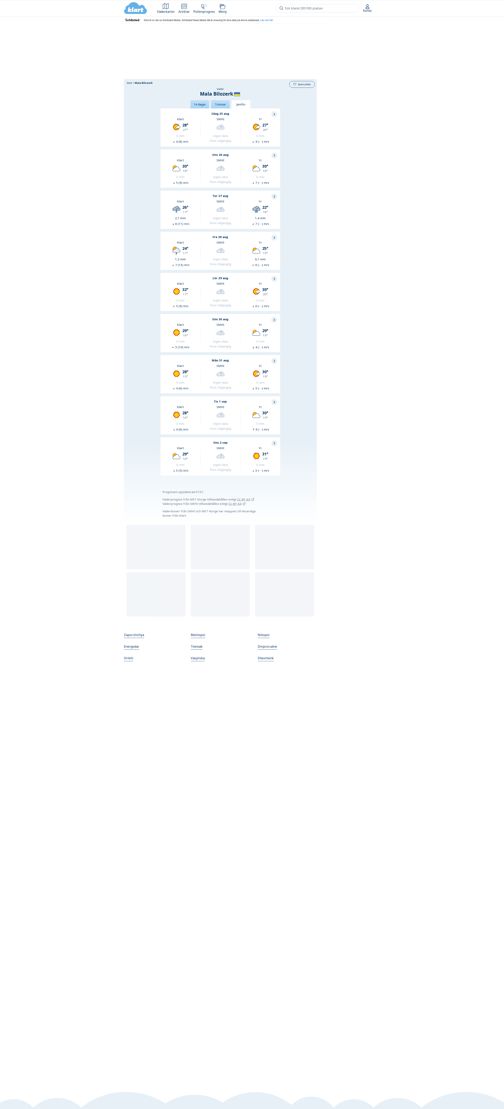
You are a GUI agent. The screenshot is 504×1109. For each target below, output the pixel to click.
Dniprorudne (267, 646)
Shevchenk (266, 658)
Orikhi (128, 658)
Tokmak (197, 646)
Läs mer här (266, 20)
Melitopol (198, 635)
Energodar (131, 646)
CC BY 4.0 (243, 499)
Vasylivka (198, 658)
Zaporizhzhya (134, 635)
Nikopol (264, 635)
